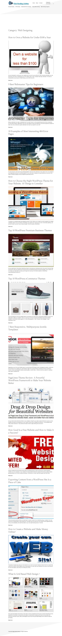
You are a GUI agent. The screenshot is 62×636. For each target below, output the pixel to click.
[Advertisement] (31, 21)
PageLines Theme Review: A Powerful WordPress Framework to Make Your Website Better (29, 380)
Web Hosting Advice (16, 631)
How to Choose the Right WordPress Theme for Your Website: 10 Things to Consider (30, 182)
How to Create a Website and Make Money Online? (28, 530)
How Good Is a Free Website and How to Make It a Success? (31, 431)
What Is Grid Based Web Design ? (24, 574)
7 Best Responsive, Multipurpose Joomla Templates (27, 328)
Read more (10, 80)
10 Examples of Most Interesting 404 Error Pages (28, 132)
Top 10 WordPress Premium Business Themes (30, 230)
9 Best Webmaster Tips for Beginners (25, 84)
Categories (48, 2)
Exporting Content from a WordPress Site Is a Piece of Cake (29, 481)
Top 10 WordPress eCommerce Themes (26, 278)
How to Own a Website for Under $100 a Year (29, 37)
